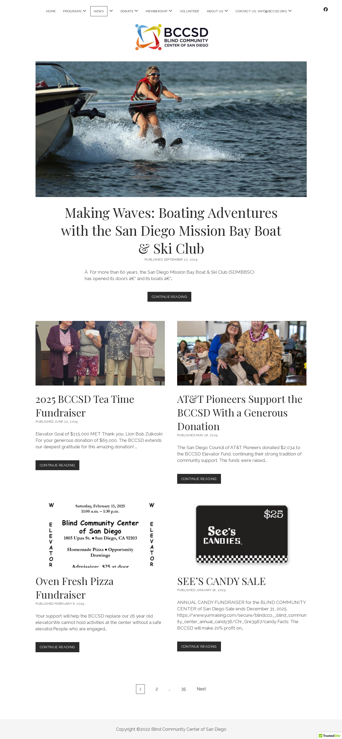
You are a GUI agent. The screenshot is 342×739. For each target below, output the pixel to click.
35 (183, 688)
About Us (215, 11)
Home (51, 11)
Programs (72, 11)
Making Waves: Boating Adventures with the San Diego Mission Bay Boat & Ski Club (171, 129)
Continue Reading (171, 298)
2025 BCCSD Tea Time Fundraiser (100, 353)
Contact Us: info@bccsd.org (261, 11)
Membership (157, 11)
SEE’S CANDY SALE (241, 535)
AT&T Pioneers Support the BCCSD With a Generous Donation (241, 353)
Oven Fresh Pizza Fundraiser (100, 535)
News (99, 11)
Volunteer (189, 11)
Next (201, 688)
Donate (127, 11)
